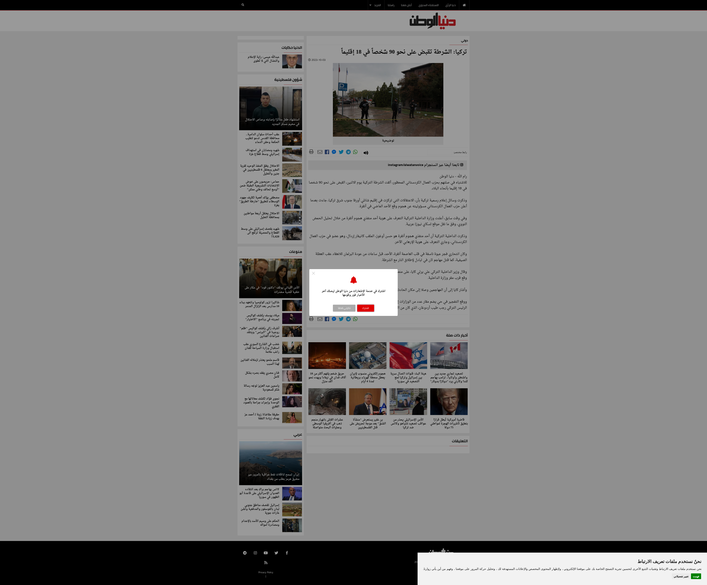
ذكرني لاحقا (344, 308)
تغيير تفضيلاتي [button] (681, 576)
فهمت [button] (696, 576)
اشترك (365, 308)
